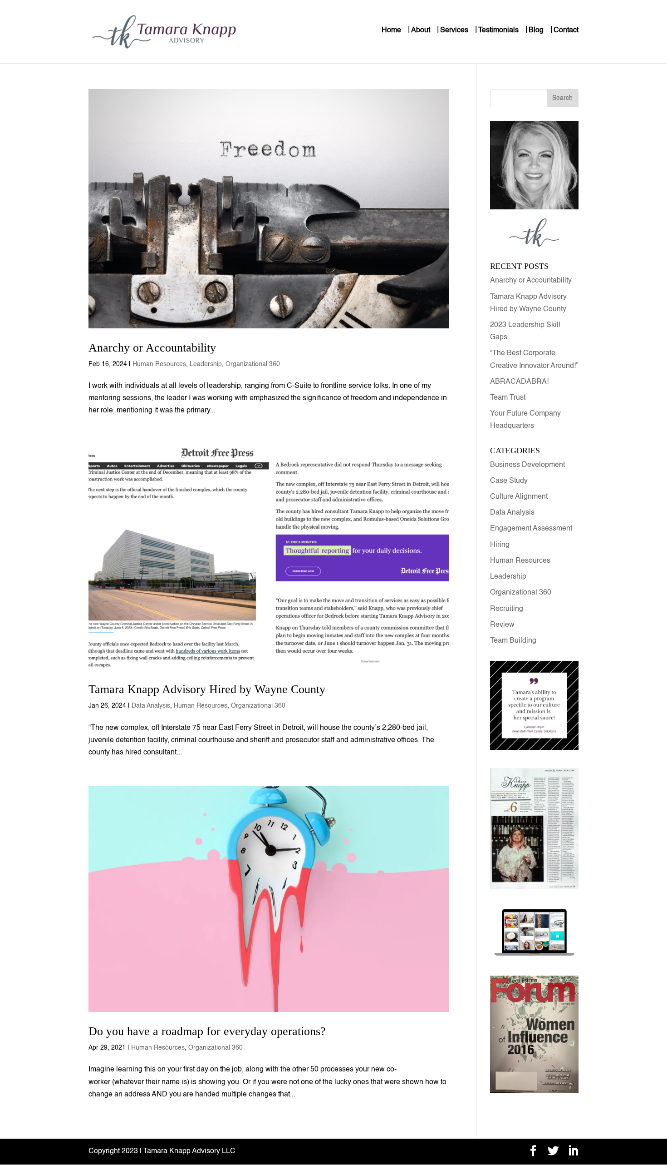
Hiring (500, 545)
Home (391, 30)
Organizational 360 (253, 364)
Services (454, 30)
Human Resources (159, 364)
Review (502, 625)
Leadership (206, 364)
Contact (566, 30)
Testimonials (498, 30)
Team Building (513, 640)
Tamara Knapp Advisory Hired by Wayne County (206, 689)
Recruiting (506, 609)
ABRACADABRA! (519, 382)
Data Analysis (151, 706)
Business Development (527, 465)
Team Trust (507, 398)
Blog (536, 30)
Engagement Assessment (531, 528)
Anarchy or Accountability (153, 347)
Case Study (509, 481)
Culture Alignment (519, 497)
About (420, 30)
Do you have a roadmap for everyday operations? (207, 1031)
